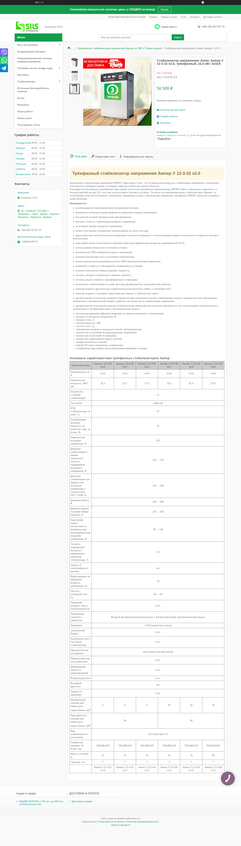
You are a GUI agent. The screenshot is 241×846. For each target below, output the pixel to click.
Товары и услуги (169, 17)
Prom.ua (136, 818)
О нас (183, 17)
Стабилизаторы (26, 81)
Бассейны (23, 74)
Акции (164, 9)
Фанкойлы (23, 104)
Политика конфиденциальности (143, 821)
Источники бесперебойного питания (33, 90)
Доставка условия (82, 801)
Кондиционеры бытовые (31, 51)
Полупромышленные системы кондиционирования (34, 60)
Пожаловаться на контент (112, 821)
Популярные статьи (28, 124)
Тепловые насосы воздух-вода (35, 68)
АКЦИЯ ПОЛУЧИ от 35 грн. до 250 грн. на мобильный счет (41, 803)
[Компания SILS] (29, 27)
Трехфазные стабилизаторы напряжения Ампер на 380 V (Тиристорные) (119, 48)
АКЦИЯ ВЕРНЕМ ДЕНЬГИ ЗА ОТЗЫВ (126, 17)
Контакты (195, 17)
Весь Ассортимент (27, 44)
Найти (178, 37)
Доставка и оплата (212, 17)
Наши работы (25, 111)
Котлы (20, 98)
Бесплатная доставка (172, 109)
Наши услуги (24, 118)
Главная (153, 17)
